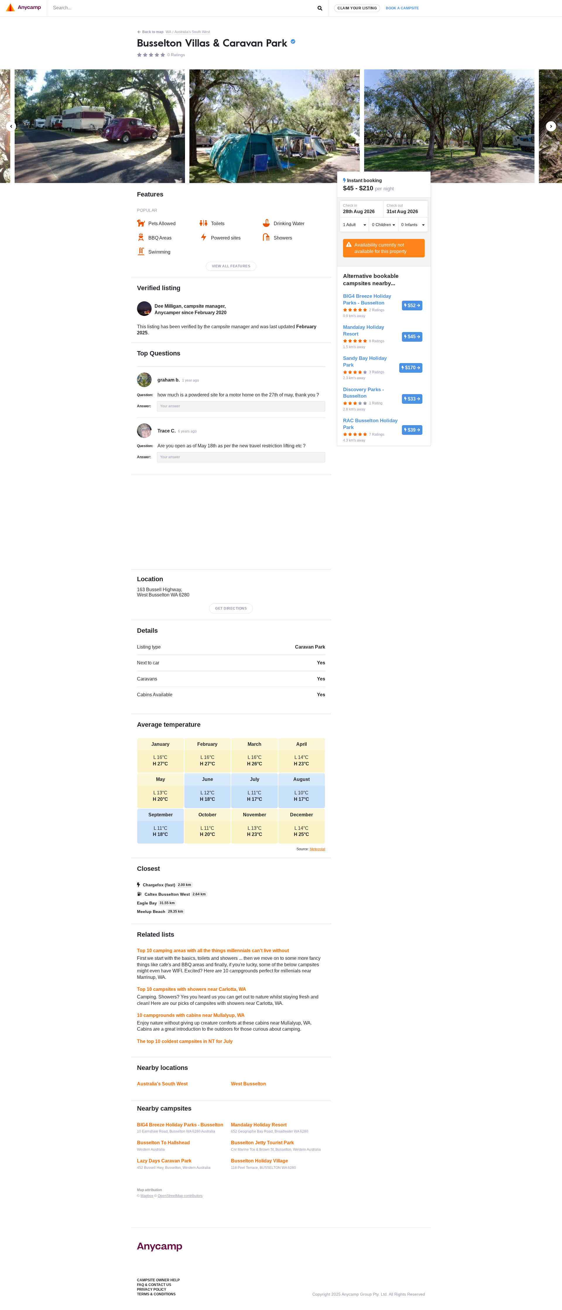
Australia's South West (192, 32)
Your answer (170, 406)
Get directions (231, 608)
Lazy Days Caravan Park (164, 1160)
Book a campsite (402, 8)
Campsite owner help (158, 1280)
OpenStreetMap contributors (180, 1196)
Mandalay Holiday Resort (259, 1124)
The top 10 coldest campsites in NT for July (185, 1041)
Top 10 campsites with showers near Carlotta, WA (191, 989)
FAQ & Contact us (154, 1285)
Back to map (152, 32)
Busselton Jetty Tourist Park (262, 1142)
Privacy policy (151, 1289)
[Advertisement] (231, 522)
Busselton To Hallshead (163, 1142)
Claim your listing (357, 8)
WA (168, 32)
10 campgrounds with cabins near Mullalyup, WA (191, 1015)
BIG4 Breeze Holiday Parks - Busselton (180, 1124)
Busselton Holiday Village (259, 1160)
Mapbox (146, 1196)
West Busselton (248, 1083)
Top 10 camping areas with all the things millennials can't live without (213, 950)
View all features (231, 266)
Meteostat (317, 849)
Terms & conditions (156, 1294)
